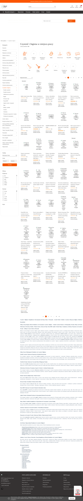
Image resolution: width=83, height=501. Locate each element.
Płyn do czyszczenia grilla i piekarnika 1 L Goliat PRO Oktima (63, 127)
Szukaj (10, 164)
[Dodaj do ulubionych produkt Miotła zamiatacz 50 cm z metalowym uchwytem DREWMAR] (80, 168)
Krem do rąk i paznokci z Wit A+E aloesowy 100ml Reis (26, 127)
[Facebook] (2, 489)
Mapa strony (66, 486)
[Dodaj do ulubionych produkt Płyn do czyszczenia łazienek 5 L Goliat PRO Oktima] (80, 138)
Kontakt (65, 480)
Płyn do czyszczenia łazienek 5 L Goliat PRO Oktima (75, 155)
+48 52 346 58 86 (5, 485)
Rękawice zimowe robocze (28, 480)
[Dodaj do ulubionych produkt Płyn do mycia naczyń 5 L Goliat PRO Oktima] (80, 227)
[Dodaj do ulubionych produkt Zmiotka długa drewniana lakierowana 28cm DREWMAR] (68, 138)
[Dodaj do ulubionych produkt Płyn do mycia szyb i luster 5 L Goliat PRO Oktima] (30, 168)
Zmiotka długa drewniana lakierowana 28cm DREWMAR (63, 155)
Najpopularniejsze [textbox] (23, 77)
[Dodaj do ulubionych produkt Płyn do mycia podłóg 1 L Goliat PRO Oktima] (43, 197)
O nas (64, 478)
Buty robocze (25, 482)
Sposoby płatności (47, 480)
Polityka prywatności (47, 486)
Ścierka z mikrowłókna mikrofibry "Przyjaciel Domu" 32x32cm (50, 98)
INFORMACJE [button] (46, 475)
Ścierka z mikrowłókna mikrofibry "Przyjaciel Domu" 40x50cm (50, 155)
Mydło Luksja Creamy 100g (26, 96)
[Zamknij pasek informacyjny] (81, 1)
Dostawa (45, 478)
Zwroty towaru (46, 482)
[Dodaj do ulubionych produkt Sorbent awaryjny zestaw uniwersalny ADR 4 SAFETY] (43, 258)
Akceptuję (72, 498)
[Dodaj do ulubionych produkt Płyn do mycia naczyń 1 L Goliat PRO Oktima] (80, 111)
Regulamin (45, 484)
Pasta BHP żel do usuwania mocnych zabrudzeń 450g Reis (25, 214)
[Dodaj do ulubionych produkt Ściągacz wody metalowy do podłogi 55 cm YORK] (55, 197)
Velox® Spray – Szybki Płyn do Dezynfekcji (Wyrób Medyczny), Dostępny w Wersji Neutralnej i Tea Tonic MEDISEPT (26, 245)
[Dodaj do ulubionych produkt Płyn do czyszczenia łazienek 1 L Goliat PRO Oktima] (80, 81)
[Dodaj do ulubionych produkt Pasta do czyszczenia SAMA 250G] (30, 138)
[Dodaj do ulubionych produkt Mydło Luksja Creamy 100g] (30, 81)
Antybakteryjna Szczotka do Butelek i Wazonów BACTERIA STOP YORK (75, 274)
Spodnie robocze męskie (27, 488)
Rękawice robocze (26, 478)
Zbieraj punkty (66, 482)
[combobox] (26, 78)
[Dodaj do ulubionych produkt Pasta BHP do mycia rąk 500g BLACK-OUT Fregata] (80, 197)
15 (78, 77)
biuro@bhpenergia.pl (5, 483)
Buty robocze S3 (25, 484)
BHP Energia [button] (66, 475)
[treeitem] (9, 48)
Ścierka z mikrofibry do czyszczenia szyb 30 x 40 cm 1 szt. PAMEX (38, 98)
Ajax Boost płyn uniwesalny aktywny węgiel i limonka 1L (38, 184)
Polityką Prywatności (32, 497)
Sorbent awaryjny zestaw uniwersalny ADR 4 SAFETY (38, 274)
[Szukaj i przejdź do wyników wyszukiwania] (55, 7)
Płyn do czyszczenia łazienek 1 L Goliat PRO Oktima (75, 98)
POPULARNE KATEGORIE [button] (29, 475)
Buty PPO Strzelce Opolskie (28, 486)
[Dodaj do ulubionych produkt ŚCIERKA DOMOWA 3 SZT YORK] (55, 111)
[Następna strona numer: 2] (81, 77)
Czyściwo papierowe (26, 491)
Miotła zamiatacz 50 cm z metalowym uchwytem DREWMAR (76, 184)
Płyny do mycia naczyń (26, 449)
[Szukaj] (16, 155)
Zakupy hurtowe (67, 484)
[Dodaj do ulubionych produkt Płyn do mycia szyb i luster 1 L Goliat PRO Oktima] (43, 111)
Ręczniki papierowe (26, 493)
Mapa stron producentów (68, 488)
